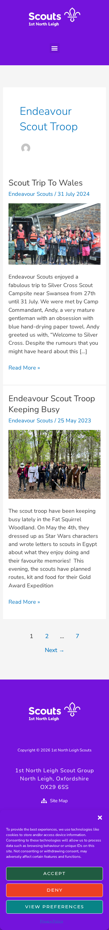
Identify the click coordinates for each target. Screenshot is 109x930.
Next (54, 650)
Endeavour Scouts (30, 194)
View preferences (54, 906)
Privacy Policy (51, 921)
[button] (100, 818)
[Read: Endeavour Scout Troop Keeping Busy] (54, 464)
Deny (55, 890)
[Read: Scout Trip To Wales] (54, 233)
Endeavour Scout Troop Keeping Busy (51, 404)
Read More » (24, 367)
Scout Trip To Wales (45, 183)
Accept (54, 873)
